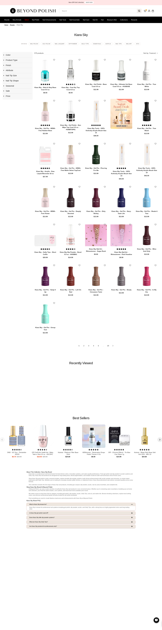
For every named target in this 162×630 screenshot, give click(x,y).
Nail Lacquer (59, 43)
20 (108, 346)
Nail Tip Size (11, 75)
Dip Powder (73, 43)
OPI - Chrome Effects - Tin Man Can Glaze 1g (119, 453)
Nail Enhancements (49, 20)
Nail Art (95, 20)
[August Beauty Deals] (121, 114)
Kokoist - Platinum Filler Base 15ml (68, 453)
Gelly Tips (85, 43)
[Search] (139, 11)
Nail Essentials (74, 20)
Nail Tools (62, 20)
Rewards (134, 20)
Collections (124, 20)
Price (8, 96)
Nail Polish (35, 20)
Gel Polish (46, 43)
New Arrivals (17, 20)
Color (8, 55)
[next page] (113, 346)
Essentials (97, 43)
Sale (27, 20)
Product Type (11, 60)
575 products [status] (39, 53)
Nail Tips (118, 43)
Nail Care (86, 20)
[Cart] (153, 10)
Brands (6, 20)
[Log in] (149, 10)
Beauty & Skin (112, 20)
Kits (137, 43)
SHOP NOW (89, 2)
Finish (8, 65)
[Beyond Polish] (33, 11)
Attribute (9, 70)
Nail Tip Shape (12, 81)
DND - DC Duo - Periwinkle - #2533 (17, 453)
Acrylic (108, 43)
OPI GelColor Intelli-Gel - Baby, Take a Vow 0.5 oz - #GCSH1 (42, 453)
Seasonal (10, 86)
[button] (150, 53)
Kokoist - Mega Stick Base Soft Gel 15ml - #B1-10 (144, 453)
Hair (102, 20)
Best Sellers (81, 418)
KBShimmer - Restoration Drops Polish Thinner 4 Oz (94, 453)
